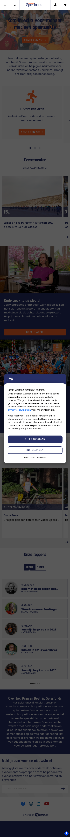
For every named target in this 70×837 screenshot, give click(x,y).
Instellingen (35, 450)
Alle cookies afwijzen (35, 457)
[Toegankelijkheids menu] (66, 833)
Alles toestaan (35, 439)
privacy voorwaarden (19, 409)
